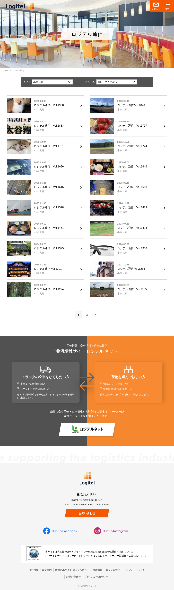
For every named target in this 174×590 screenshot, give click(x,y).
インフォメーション (134, 570)
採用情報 (97, 570)
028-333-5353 (78, 504)
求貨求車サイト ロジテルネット (72, 570)
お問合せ (156, 9)
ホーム (6, 71)
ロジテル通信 (113, 570)
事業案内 (47, 570)
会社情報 (34, 570)
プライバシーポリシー (96, 576)
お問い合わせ (87, 513)
